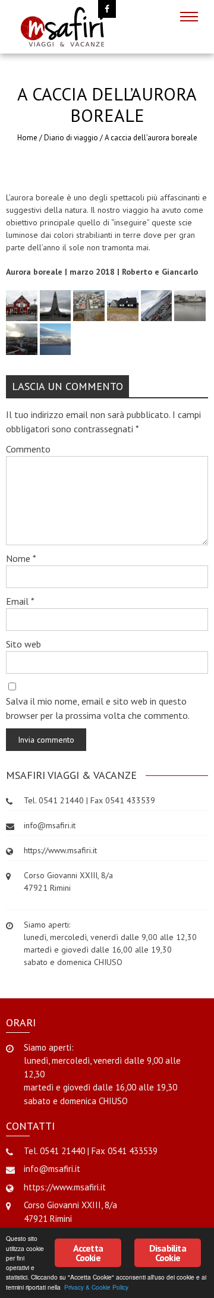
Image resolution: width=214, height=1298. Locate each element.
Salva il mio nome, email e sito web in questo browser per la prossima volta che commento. (98, 708)
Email (20, 601)
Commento (28, 449)
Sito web (23, 644)
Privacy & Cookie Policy (96, 1287)
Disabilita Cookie (167, 1253)
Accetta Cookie (88, 1253)
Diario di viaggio (71, 138)
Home (27, 138)
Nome (21, 558)
